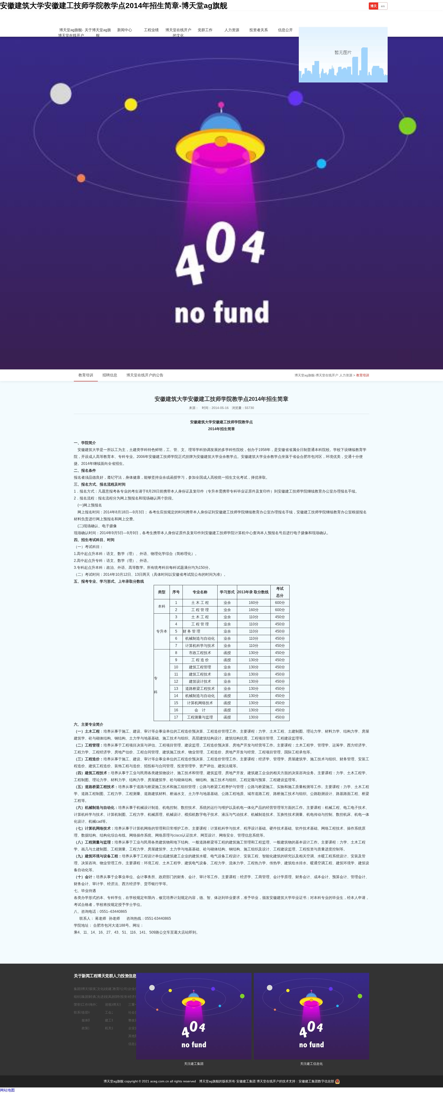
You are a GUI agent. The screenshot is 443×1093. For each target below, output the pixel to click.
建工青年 (111, 1020)
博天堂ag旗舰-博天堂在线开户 (373, 6)
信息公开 (285, 30)
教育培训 (362, 375)
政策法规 (88, 1028)
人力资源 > (347, 375)
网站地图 (7, 1090)
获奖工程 (96, 989)
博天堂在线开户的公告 (144, 375)
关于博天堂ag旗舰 (98, 32)
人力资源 (231, 30)
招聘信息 (109, 375)
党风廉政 (111, 997)
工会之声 (111, 1012)
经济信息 (134, 997)
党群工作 (205, 30)
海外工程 (96, 1004)
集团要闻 (88, 997)
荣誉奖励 (80, 1004)
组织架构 (80, 997)
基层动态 (88, 1012)
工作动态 (88, 1004)
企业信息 (134, 989)
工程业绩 (151, 30)
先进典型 (103, 997)
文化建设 (103, 989)
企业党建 (134, 1028)
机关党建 (111, 1028)
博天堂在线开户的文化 (178, 32)
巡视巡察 (111, 1004)
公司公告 (127, 989)
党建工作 (111, 989)
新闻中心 (124, 30)
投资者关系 (258, 30)
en (383, 6)
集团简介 (80, 989)
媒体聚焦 (88, 1020)
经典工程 (96, 997)
